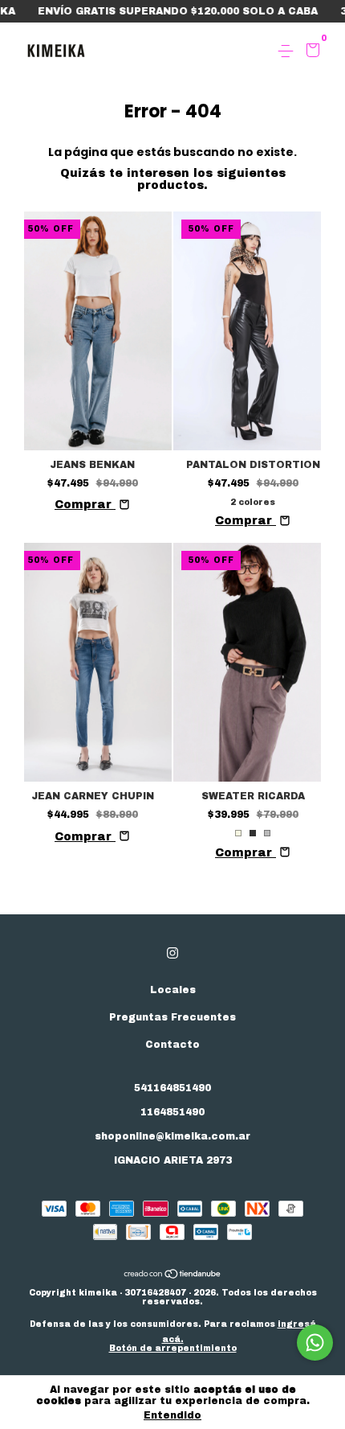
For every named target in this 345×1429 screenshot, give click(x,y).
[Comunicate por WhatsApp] (315, 1342)
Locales (173, 990)
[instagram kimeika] (172, 953)
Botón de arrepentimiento (173, 1348)
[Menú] (288, 51)
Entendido (172, 1415)
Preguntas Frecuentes (172, 1017)
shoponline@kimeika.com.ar (172, 1136)
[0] (310, 52)
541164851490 (172, 1088)
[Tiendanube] (173, 1276)
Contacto (172, 1044)
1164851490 (172, 1112)
